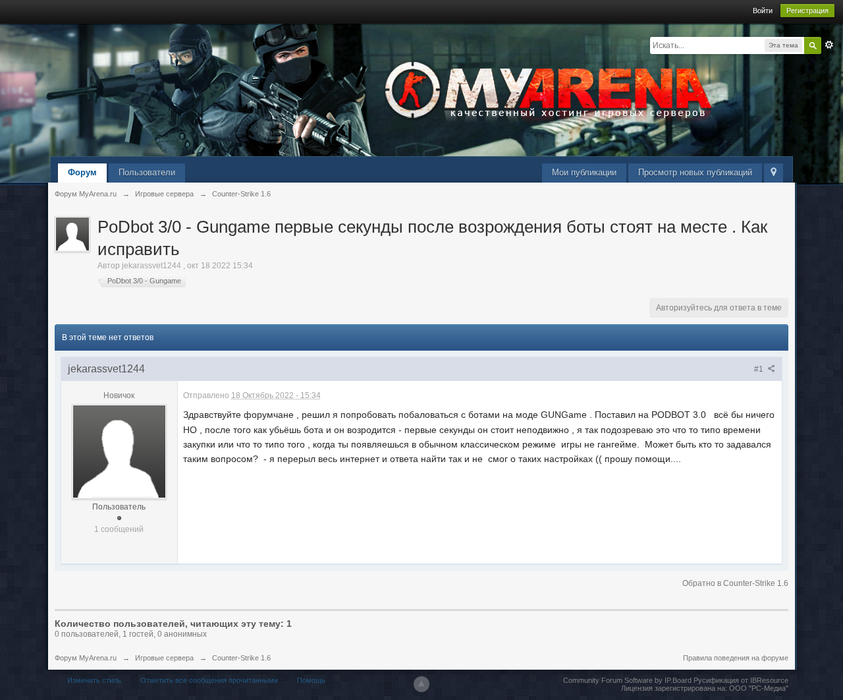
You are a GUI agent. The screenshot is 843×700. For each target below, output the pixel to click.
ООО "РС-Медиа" (758, 688)
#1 (759, 369)
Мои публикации (584, 172)
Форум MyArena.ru (86, 658)
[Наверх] (421, 684)
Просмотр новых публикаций (695, 172)
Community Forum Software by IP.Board (627, 680)
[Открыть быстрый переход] (773, 173)
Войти (763, 11)
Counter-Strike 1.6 (241, 658)
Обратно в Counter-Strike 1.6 (735, 583)
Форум (82, 172)
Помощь (311, 680)
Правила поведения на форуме (735, 658)
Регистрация (807, 11)
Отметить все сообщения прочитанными (209, 680)
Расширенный (829, 45)
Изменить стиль (94, 680)
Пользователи (147, 172)
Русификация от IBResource (740, 680)
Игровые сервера (164, 658)
